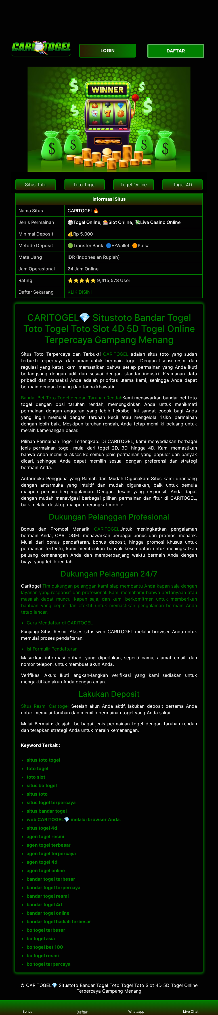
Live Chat (190, 1011)
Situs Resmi (35, 706)
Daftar (81, 1011)
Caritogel (59, 706)
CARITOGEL (117, 354)
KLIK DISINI (80, 292)
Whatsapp (136, 1011)
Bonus (27, 1011)
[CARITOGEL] (41, 48)
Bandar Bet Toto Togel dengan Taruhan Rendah (71, 398)
